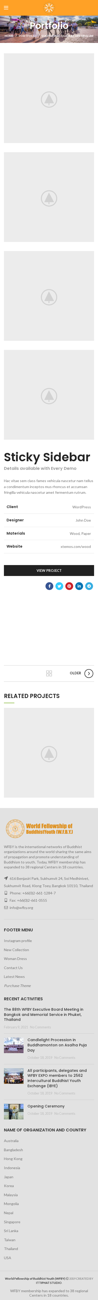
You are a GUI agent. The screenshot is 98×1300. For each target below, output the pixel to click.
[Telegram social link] (89, 586)
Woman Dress (15, 958)
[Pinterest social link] (69, 586)
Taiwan (9, 1240)
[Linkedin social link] (79, 586)
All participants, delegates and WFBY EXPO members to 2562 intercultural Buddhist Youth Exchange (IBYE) (57, 1078)
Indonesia (12, 1167)
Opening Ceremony (46, 1106)
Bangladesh (13, 1150)
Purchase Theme (17, 985)
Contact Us (13, 967)
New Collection (16, 949)
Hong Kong (13, 1158)
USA (7, 1258)
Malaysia (11, 1195)
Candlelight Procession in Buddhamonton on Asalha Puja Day (57, 1045)
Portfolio (27, 35)
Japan (8, 1177)
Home (9, 35)
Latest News (14, 976)
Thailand (11, 1248)
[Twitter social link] (59, 586)
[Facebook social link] (49, 586)
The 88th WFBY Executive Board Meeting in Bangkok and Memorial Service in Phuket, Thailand (43, 1014)
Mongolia (11, 1203)
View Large (90, 712)
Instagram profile (18, 940)
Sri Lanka (11, 1230)
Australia (11, 1140)
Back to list (49, 673)
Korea (9, 1185)
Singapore (12, 1222)
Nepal (8, 1213)
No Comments (40, 1027)
